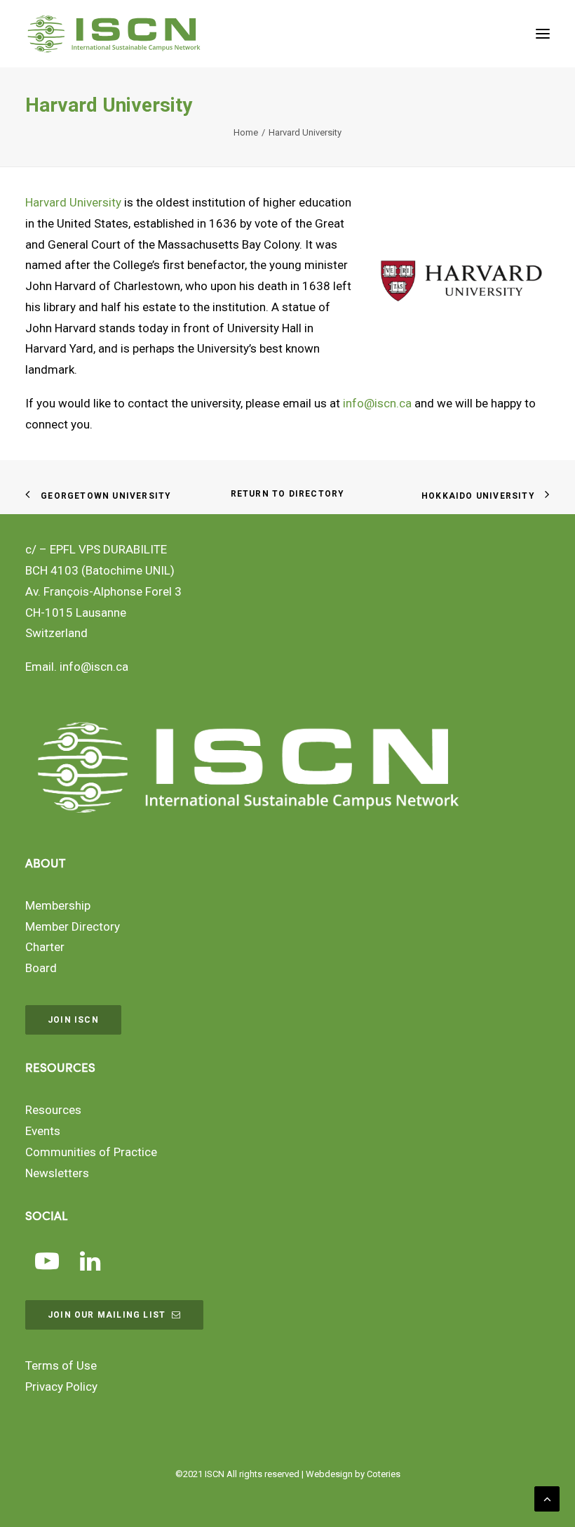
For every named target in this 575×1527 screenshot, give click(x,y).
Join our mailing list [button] (106, 1315)
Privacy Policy (61, 1386)
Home (246, 132)
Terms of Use (61, 1365)
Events (42, 1131)
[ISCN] (114, 34)
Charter (45, 947)
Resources (53, 1110)
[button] (542, 33)
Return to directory (288, 494)
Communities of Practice (91, 1152)
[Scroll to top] (547, 1497)
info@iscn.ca (377, 403)
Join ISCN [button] (73, 1020)
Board (41, 968)
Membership (57, 905)
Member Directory (72, 926)
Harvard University (73, 202)
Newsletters (57, 1173)
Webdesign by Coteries (353, 1474)
